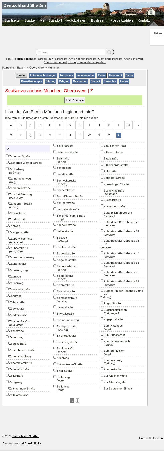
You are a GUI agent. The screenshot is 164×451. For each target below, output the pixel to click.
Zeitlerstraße (65, 145)
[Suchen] (110, 52)
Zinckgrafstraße (67, 326)
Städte (29, 20)
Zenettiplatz (64, 167)
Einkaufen (110, 81)
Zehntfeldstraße (19, 369)
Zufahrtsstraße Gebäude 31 (121, 231)
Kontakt (144, 20)
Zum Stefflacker (114, 350)
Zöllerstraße (17, 302)
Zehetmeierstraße (20, 362)
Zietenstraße (65, 307)
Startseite (12, 20)
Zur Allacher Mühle (116, 375)
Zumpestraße (112, 369)
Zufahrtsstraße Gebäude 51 (121, 262)
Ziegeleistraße (66, 253)
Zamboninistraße (20, 188)
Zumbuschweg (113, 360)
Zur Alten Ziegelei (115, 382)
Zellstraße (63, 158)
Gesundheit (80, 81)
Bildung (50, 81)
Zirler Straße (65, 370)
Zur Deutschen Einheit (118, 388)
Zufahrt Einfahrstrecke (118, 212)
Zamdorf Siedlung (20, 194)
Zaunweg (15, 276)
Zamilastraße (17, 213)
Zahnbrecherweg (20, 178)
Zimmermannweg (68, 320)
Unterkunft (115, 75)
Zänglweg (15, 295)
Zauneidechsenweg (21, 257)
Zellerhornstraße (67, 152)
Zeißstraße (16, 375)
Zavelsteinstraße (19, 289)
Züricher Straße (19, 321)
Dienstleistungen (31, 81)
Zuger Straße (112, 303)
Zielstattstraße (66, 291)
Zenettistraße (65, 174)
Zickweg (62, 237)
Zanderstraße (18, 219)
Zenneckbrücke (66, 180)
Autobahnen (76, 20)
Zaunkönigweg (18, 270)
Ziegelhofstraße (67, 259)
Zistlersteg (63, 377)
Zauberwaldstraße (20, 238)
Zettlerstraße (65, 231)
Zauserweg (16, 283)
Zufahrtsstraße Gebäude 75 (121, 272)
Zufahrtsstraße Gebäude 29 (121, 222)
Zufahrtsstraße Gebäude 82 (121, 281)
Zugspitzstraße (113, 319)
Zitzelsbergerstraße (116, 164)
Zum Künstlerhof (114, 334)
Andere (124, 81)
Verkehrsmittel (85, 75)
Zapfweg (14, 225)
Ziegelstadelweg (67, 266)
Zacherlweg (16, 169)
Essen (102, 75)
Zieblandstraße (66, 247)
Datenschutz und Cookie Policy (22, 443)
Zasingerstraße (19, 232)
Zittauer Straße (113, 152)
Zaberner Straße (19, 156)
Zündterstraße (18, 315)
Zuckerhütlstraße (114, 206)
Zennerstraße (65, 190)
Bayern (21, 67)
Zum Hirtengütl (113, 325)
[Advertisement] (75, 38)
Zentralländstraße (68, 209)
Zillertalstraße (65, 313)
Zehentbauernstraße (22, 350)
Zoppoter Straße (114, 177)
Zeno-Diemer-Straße (70, 196)
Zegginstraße (17, 343)
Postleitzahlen (121, 20)
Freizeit (95, 81)
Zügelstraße (17, 308)
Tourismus (66, 75)
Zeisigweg (15, 382)
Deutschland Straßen (25, 436)
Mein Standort (51, 20)
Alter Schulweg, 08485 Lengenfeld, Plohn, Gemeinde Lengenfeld (94, 60)
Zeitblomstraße (18, 395)
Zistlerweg (63, 386)
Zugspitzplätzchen (115, 309)
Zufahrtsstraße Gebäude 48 (121, 253)
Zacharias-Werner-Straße (25, 162)
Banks (129, 75)
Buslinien (98, 20)
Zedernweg (16, 337)
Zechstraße (16, 330)
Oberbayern (37, 67)
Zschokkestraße (114, 190)
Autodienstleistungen (43, 75)
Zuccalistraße (112, 199)
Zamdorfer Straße (20, 203)
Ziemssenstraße (67, 297)
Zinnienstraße (65, 348)
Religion (64, 81)
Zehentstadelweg (20, 356)
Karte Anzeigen (75, 100)
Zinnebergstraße (67, 342)
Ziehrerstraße (65, 285)
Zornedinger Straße (116, 184)
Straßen (21, 75)
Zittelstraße (111, 158)
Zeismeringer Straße (22, 388)
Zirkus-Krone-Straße (70, 364)
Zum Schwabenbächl (117, 341)
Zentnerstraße (66, 202)
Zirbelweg (63, 357)
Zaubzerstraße (18, 247)
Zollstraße (110, 171)
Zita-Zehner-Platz (115, 145)
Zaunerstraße (18, 263)
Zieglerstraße (65, 275)
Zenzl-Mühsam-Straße (71, 215)
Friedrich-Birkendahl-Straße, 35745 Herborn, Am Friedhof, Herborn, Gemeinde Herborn (67, 58)
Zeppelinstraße (66, 224)
